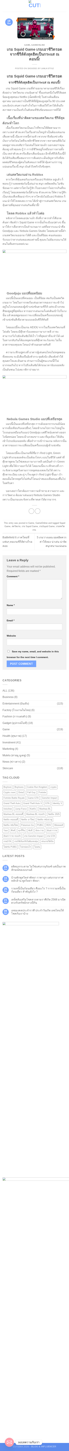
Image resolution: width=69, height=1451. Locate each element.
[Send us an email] (64, 5)
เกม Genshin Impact (34, 836)
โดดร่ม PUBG (10, 847)
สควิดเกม (16, 526)
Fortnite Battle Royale (14, 798)
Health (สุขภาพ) (12, 735)
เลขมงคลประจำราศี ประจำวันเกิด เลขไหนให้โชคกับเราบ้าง (37, 912)
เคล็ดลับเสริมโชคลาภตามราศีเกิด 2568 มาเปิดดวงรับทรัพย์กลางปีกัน (38, 901)
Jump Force (21, 809)
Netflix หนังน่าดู (44, 819)
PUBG (40, 825)
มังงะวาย (40, 830)
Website (11, 635)
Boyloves (19, 787)
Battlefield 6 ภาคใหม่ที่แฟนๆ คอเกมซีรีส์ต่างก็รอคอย (17, 541)
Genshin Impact (49, 798)
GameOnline (38, 45)
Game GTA (33, 798)
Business (8, 697)
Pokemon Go (27, 825)
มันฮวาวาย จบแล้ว (12, 836)
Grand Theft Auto (12, 803)
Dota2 (21, 792)
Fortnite (42, 792)
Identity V (57, 803)
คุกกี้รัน (21, 830)
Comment (13, 576)
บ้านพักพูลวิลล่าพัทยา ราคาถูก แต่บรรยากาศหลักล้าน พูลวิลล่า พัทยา (37, 879)
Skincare (8, 768)
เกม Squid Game (30, 526)
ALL (5, 690)
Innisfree (8, 809)
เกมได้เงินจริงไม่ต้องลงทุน (26, 841)
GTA (47, 803)
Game (27, 45)
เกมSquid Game (47, 526)
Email (10, 620)
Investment (9, 742)
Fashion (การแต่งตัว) (15, 716)
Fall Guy (31, 792)
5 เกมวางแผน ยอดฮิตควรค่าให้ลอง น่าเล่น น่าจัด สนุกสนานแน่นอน (51, 541)
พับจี (30, 830)
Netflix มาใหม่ (27, 819)
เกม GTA (51, 836)
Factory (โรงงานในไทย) (17, 710)
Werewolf (58, 825)
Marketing (8, 748)
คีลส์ (13, 830)
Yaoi (6, 830)
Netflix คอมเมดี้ (11, 819)
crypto (53, 787)
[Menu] (5, 6)
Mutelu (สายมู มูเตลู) (14, 755)
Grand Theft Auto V (32, 803)
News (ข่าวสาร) (12, 761)
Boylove (7, 787)
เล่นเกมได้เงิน (47, 841)
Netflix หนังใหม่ (11, 825)
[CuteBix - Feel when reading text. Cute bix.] (34, 6)
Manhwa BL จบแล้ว (35, 814)
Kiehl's (33, 809)
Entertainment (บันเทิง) (16, 703)
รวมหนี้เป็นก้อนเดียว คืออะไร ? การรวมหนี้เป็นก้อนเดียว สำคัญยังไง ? (38, 890)
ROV (48, 825)
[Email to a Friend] (37, 511)
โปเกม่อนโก (25, 847)
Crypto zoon (9, 792)
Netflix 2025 (54, 814)
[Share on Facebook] (31, 511)
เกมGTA (7, 841)
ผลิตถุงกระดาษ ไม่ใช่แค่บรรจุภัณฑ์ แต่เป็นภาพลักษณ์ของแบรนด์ (38, 868)
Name (11, 605)
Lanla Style (47, 68)
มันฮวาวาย (52, 830)
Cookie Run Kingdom (37, 787)
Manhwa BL (45, 809)
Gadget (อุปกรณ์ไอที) (15, 723)
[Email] (9, 1442)
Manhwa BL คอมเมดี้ (13, 814)
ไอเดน (37, 847)
